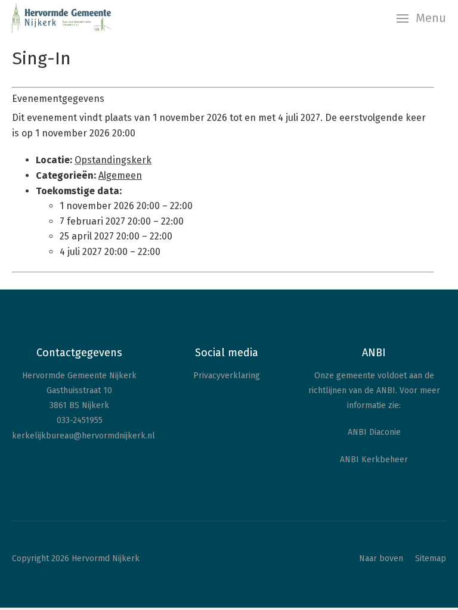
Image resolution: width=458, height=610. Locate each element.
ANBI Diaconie (374, 432)
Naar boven (381, 558)
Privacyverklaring (226, 376)
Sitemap (430, 558)
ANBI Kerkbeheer (374, 460)
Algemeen (120, 175)
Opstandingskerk (113, 160)
